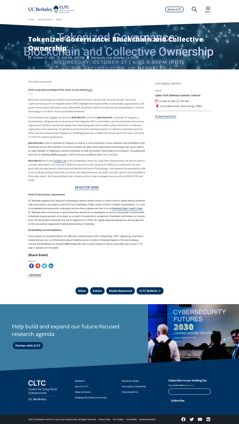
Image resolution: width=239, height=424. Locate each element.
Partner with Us (130, 392)
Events (59, 19)
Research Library (130, 380)
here (90, 89)
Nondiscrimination (147, 419)
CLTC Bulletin (148, 291)
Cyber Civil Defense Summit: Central (177, 95)
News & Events (45, 19)
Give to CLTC (174, 9)
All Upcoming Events (165, 116)
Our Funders (118, 419)
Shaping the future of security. (91, 397)
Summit (158, 90)
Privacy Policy (104, 419)
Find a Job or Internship (134, 386)
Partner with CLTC (27, 345)
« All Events (34, 274)
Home (31, 19)
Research (80, 380)
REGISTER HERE (87, 187)
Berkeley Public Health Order (127, 208)
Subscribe (178, 400)
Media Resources (120, 291)
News (82, 291)
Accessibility (131, 419)
